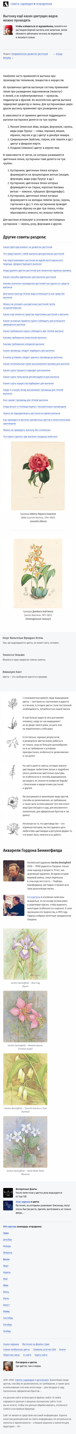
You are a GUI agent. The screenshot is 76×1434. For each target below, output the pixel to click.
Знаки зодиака (11, 1344)
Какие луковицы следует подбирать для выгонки (29, 350)
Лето (5, 1285)
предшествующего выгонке (27, 264)
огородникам (44, 3)
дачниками (43, 1380)
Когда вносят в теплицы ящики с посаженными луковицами (34, 406)
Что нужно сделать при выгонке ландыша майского (30, 436)
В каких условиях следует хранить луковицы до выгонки (33, 357)
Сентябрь (8, 1318)
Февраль (7, 1252)
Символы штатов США (44, 1349)
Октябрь (7, 1324)
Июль (6, 1298)
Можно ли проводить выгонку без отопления (26, 430)
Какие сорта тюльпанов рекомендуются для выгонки (31, 376)
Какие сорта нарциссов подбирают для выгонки (28, 383)
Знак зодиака (23, 1201)
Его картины (33, 897)
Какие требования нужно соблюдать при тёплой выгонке (33, 331)
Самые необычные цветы (16, 1349)
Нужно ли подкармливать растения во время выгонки (31, 413)
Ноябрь (7, 1331)
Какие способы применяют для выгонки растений (29, 277)
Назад (59, 53)
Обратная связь (11, 1355)
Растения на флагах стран (35, 1344)
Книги (62, 1349)
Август (6, 1305)
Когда (6, 389)
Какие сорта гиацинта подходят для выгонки (26, 370)
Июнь (6, 1291)
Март (5, 1265)
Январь (7, 1246)
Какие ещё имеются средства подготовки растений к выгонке (36, 314)
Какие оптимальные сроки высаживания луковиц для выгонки (36, 363)
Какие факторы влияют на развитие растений (27, 247)
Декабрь (7, 1239)
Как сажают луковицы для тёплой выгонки (25, 400)
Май (5, 1278)
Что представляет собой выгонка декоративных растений (33, 253)
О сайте (27, 1355)
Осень (6, 1311)
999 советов (9, 1226)
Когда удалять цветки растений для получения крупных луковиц (37, 270)
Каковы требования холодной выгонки (23, 344)
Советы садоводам (22, 3)
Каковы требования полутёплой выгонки (24, 337)
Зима (6, 1233)
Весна (6, 1259)
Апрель (7, 1272)
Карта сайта (41, 1355)
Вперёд (7, 57)
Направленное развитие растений (29, 53)
